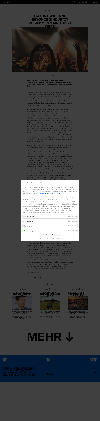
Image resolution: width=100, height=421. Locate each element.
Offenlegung (59, 238)
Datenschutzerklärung (43, 238)
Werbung (30, 231)
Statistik (30, 221)
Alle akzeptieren (56, 235)
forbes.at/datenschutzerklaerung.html (50, 193)
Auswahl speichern (44, 235)
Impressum (52, 238)
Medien (29, 226)
